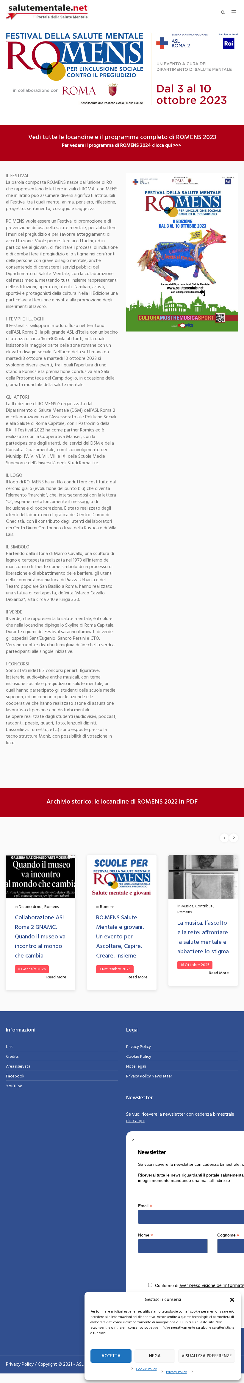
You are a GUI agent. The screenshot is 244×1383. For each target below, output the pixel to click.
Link (9, 1046)
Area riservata (18, 1066)
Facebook (15, 1076)
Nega (155, 1356)
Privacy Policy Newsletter (149, 1076)
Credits (12, 1056)
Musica (187, 906)
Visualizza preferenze (207, 1356)
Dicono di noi (31, 907)
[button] (232, 1300)
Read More (56, 977)
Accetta (111, 1356)
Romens (51, 907)
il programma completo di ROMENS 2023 (158, 137)
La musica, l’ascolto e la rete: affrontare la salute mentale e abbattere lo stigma (203, 937)
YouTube (14, 1086)
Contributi (204, 906)
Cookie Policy (146, 1369)
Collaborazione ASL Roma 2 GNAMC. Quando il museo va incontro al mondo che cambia (40, 937)
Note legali (136, 1066)
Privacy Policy (176, 1372)
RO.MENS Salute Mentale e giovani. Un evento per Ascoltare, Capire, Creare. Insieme (120, 937)
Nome (145, 1235)
